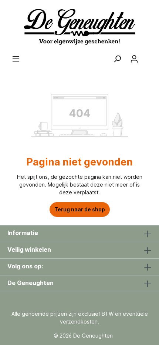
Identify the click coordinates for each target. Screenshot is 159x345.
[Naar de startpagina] (79, 27)
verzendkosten (79, 321)
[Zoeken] (117, 59)
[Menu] (15, 59)
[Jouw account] (134, 59)
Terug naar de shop (79, 209)
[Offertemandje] (147, 56)
